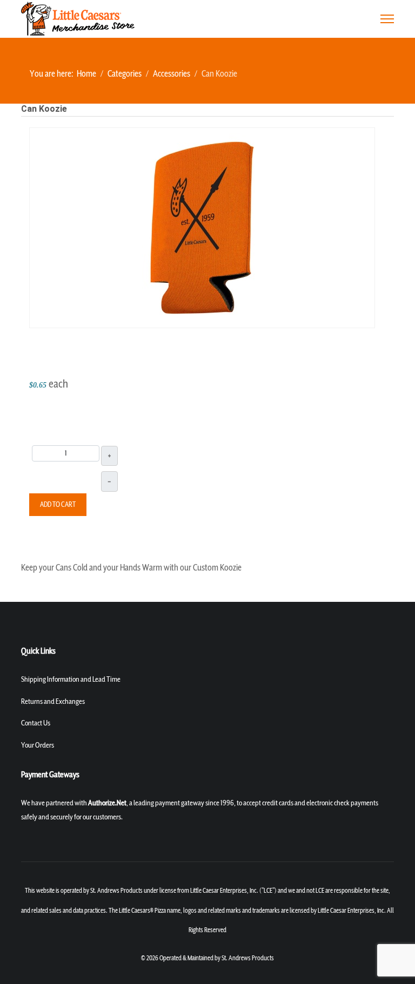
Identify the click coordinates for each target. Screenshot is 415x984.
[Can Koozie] (202, 226)
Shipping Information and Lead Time (71, 679)
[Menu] (387, 18)
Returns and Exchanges (53, 701)
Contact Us (35, 723)
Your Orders (37, 745)
